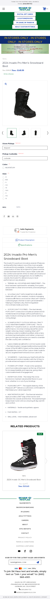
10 (6, 188)
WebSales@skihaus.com (26, 592)
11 (5, 193)
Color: (6, 164)
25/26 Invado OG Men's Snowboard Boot (24, 480)
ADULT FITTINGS (25, 516)
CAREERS (25, 520)
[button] (25, 14)
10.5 (6, 190)
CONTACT (25, 533)
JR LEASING (25, 512)
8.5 (6, 179)
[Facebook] (4, 216)
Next (47, 133)
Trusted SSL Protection (27, 232)
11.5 (6, 196)
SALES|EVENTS (25, 503)
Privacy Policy (25, 537)
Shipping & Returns (25, 546)
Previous (2, 133)
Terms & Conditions (25, 542)
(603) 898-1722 (27, 4)
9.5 (6, 185)
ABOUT (25, 524)
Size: (5, 174)
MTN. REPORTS (25, 529)
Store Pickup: (11, 144)
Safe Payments (27, 229)
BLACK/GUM (10, 167)
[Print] (13, 216)
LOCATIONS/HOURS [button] (25, 18)
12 (6, 198)
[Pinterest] (17, 216)
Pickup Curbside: (12, 154)
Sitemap (44, 597)
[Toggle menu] (7, 9)
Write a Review (9, 74)
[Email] (8, 216)
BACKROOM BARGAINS (25, 507)
